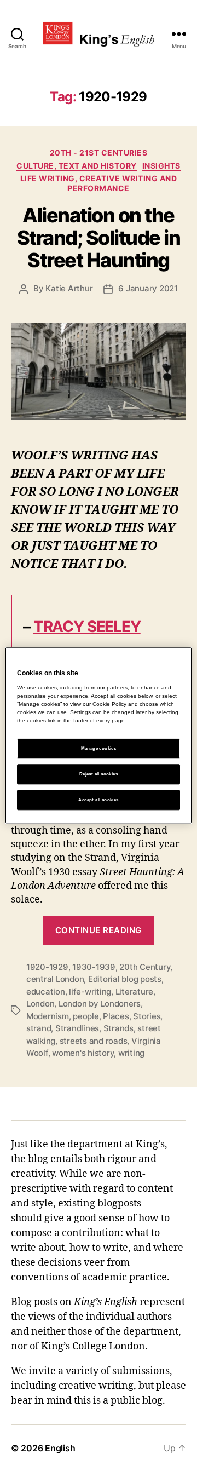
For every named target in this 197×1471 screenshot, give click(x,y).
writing (131, 1053)
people (86, 1016)
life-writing (90, 991)
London (40, 1003)
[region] (98, 735)
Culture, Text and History (76, 165)
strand (38, 1028)
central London (55, 979)
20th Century (144, 967)
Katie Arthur (68, 288)
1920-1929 (47, 967)
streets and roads (94, 1041)
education (45, 991)
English (60, 1448)
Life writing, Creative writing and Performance (98, 183)
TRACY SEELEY (87, 626)
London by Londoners (100, 1003)
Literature (134, 991)
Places (116, 1016)
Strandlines (77, 1028)
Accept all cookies (98, 799)
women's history (83, 1053)
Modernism (47, 1016)
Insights (161, 165)
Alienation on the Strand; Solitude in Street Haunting (99, 237)
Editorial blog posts (124, 979)
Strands (118, 1028)
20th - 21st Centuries (99, 152)
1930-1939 (93, 967)
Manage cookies (99, 748)
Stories (146, 1016)
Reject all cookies (98, 774)
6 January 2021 (147, 288)
